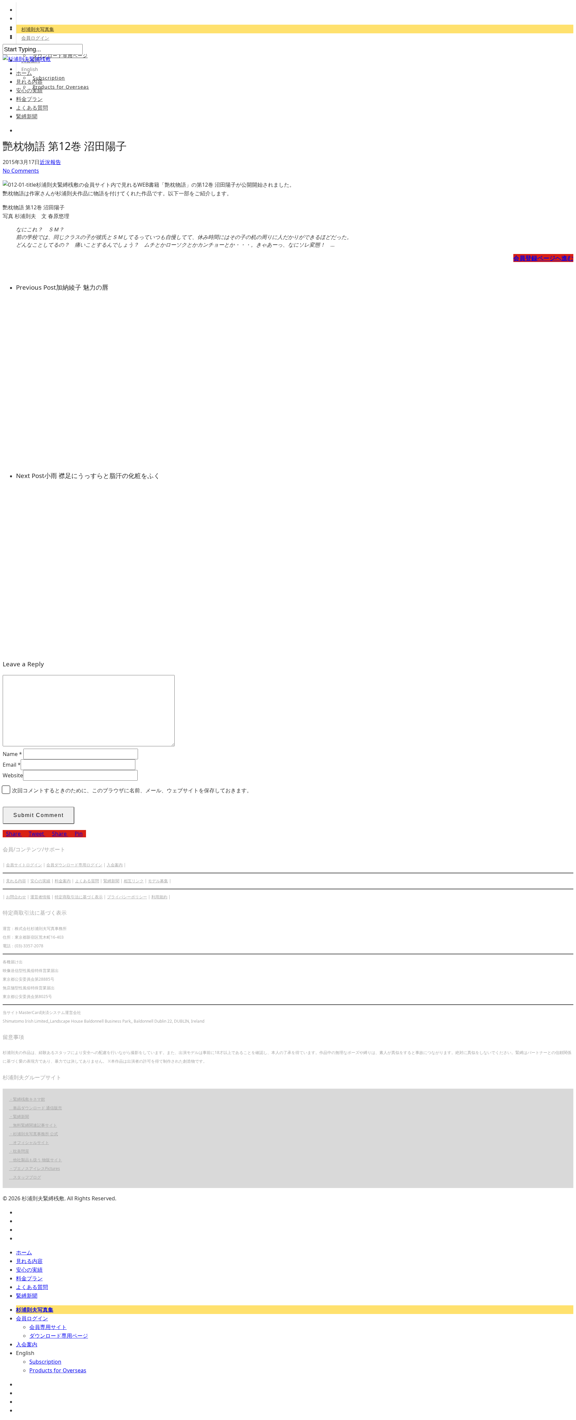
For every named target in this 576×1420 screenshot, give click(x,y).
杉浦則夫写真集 (37, 29)
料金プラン (29, 99)
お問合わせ (16, 897)
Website (13, 775)
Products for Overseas (61, 87)
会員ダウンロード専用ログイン (74, 865)
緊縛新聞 (26, 116)
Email (12, 764)
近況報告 (50, 162)
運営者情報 (40, 897)
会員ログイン (35, 38)
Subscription (49, 78)
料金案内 (63, 881)
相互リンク (134, 881)
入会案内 (115, 865)
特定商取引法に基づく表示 (79, 897)
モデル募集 (158, 881)
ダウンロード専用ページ (60, 55)
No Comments (21, 170)
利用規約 (159, 897)
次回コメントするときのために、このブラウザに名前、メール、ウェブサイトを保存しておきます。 (132, 790)
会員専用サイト (48, 1327)
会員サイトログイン (24, 865)
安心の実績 (29, 90)
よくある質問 (32, 107)
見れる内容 (29, 81)
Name (12, 754)
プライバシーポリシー (127, 897)
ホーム (24, 73)
